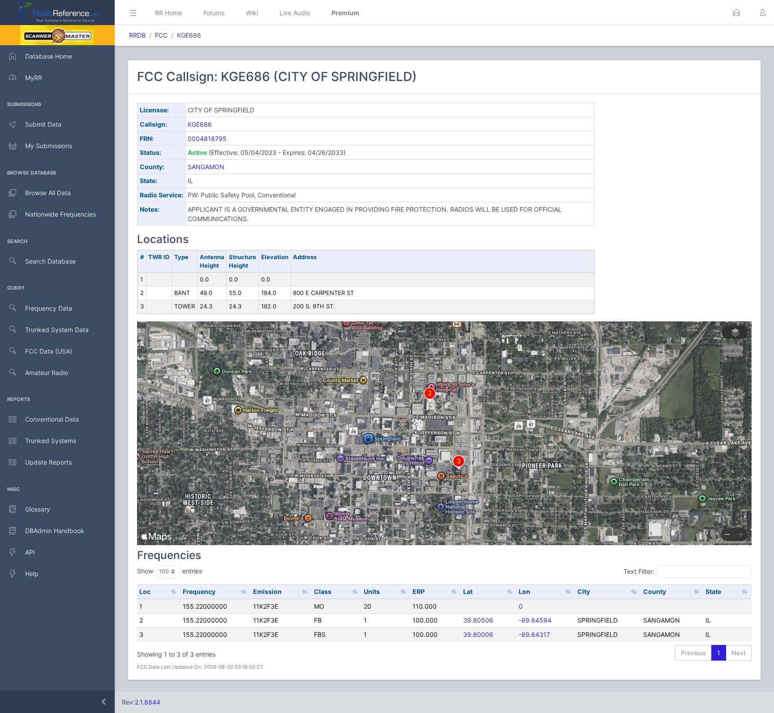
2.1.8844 (147, 702)
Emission (267, 591)
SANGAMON (206, 167)
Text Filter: (639, 571)
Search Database (50, 261)
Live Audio (295, 13)
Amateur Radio (46, 372)
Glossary (37, 509)
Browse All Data (48, 192)
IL (190, 180)
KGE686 (200, 124)
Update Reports (48, 462)
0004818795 (207, 138)
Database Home (48, 56)
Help (32, 573)
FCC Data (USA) (48, 351)
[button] (736, 12)
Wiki (252, 13)
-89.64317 (534, 634)
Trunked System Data (57, 329)
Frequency (199, 591)
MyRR (33, 77)
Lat (468, 591)
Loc (144, 591)
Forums (213, 13)
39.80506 (478, 620)
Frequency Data (48, 308)
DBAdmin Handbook (54, 530)
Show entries (169, 571)
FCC (161, 35)
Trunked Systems (50, 440)
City (583, 591)
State (713, 591)
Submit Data (43, 124)
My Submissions (48, 145)
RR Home (168, 13)
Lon (524, 591)
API (30, 552)
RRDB (137, 35)
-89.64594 (535, 620)
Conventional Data (52, 419)
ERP (419, 591)
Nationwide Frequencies (60, 214)
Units (372, 591)
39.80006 (478, 634)
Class (322, 591)
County (654, 591)
